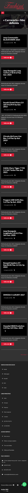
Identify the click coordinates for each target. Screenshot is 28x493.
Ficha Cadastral (7, 412)
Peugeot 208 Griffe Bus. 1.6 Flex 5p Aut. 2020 (13, 201)
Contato (6, 416)
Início (5, 398)
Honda (5, 369)
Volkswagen (6, 374)
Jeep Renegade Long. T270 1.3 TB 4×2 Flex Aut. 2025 (12, 72)
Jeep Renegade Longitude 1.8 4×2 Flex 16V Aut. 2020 (13, 233)
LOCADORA (7, 425)
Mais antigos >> (24, 354)
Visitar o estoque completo (10, 440)
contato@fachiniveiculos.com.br (11, 474)
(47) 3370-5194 (7, 469)
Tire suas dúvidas (8, 445)
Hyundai (5, 378)
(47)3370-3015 (7, 465)
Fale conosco (7, 436)
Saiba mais (7, 57)
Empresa (6, 407)
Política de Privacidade (9, 450)
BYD (5, 383)
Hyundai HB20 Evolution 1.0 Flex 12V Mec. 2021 (13, 327)
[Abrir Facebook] (14, 486)
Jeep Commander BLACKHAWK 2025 (11, 38)
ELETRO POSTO (8, 421)
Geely (5, 387)
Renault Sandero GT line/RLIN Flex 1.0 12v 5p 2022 (14, 265)
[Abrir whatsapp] (24, 484)
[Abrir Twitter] (19, 486)
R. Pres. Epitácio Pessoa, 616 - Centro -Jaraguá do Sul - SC (14, 461)
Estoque (6, 402)
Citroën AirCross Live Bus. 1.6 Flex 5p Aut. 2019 (12, 138)
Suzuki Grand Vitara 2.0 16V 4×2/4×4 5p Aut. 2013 (13, 104)
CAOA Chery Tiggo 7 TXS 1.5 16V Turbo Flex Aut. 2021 (14, 170)
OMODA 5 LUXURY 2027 (14, 295)
